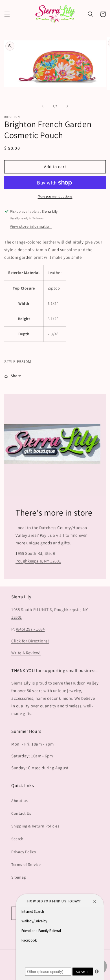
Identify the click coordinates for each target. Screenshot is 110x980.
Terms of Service (26, 864)
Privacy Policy (23, 851)
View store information (31, 226)
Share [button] (16, 375)
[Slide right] (67, 106)
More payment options (55, 196)
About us (19, 800)
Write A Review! (26, 652)
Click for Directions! (30, 641)
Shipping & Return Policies (35, 826)
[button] (7, 14)
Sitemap (18, 877)
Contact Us (21, 813)
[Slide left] (42, 106)
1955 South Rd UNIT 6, (32, 609)
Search (17, 838)
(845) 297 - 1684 (30, 629)
